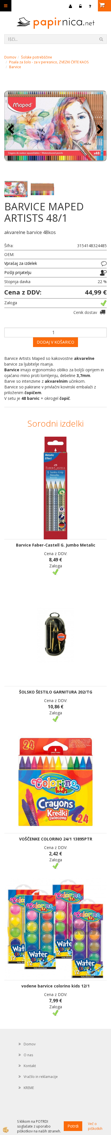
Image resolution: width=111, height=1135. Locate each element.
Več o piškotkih (95, 1126)
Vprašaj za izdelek (20, 263)
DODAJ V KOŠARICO (55, 342)
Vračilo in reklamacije (41, 1076)
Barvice (15, 66)
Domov (10, 57)
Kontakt (30, 1065)
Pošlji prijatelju (17, 272)
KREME (29, 1087)
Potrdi (73, 1126)
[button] (99, 130)
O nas (28, 1055)
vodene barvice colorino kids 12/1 (55, 986)
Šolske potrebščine (36, 57)
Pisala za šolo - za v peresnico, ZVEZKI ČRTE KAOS (49, 62)
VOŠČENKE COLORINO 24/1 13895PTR (55, 839)
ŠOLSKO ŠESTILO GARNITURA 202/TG (55, 692)
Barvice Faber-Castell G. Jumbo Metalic (55, 545)
